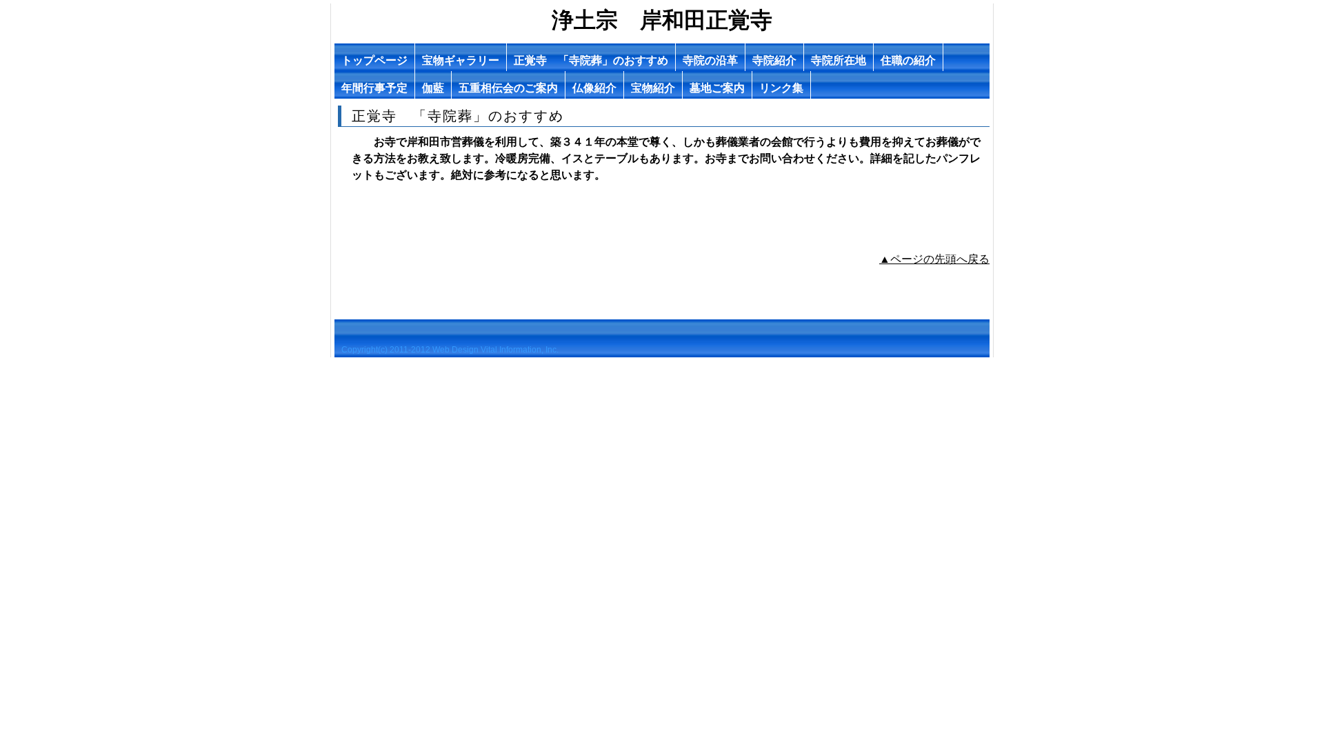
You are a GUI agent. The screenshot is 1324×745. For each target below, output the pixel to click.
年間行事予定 (374, 88)
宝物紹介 (653, 88)
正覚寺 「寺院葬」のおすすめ (591, 60)
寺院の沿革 (710, 60)
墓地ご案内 (717, 88)
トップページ (374, 60)
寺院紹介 (774, 60)
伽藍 (433, 88)
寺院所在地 (838, 60)
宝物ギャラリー (460, 60)
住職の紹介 (908, 60)
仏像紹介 (594, 88)
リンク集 (781, 88)
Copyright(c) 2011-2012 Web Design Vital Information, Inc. (450, 350)
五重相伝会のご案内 (508, 88)
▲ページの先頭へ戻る (934, 259)
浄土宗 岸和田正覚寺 (662, 20)
